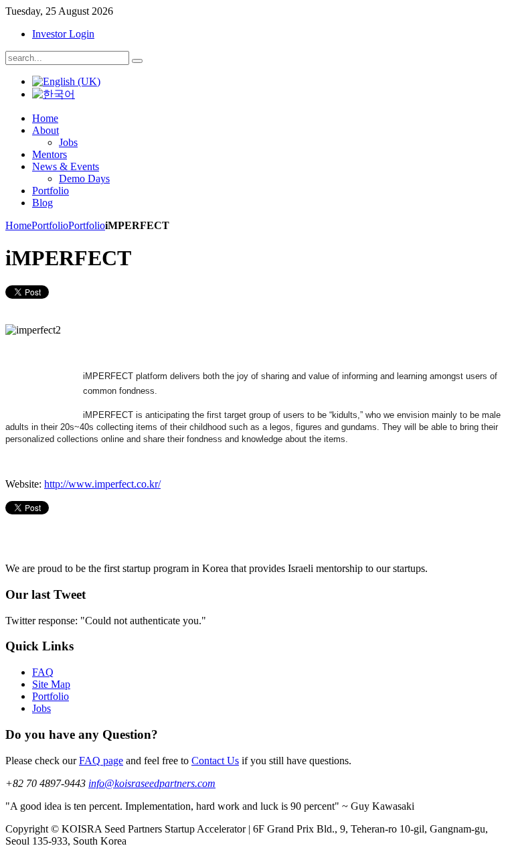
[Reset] (137, 61)
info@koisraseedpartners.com (152, 783)
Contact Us (215, 760)
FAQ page (101, 760)
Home (18, 225)
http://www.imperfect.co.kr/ (102, 484)
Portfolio (49, 225)
